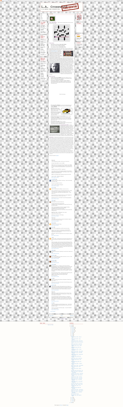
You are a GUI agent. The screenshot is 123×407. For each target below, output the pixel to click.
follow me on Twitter (50, 324)
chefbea (53, 250)
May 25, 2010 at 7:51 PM (55, 309)
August (72, 332)
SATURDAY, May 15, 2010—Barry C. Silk (77, 370)
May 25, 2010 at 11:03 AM (55, 258)
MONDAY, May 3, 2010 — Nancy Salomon (77, 390)
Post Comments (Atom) (63, 318)
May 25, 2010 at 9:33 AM (55, 248)
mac (52, 278)
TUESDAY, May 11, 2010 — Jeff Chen (76, 376)
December (72, 327)
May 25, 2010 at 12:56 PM (55, 283)
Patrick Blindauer (42, 49)
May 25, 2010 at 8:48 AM (55, 225)
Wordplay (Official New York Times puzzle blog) (43, 44)
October (72, 329)
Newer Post (51, 315)
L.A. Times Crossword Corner (43, 54)
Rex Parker (53, 255)
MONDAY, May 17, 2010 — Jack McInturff (77, 365)
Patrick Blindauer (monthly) (42, 74)
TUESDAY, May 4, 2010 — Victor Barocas (77, 389)
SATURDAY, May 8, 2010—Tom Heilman (77, 383)
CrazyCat (53, 264)
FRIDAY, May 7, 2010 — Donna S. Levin (76, 384)
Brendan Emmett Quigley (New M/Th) (43, 66)
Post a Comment (53, 311)
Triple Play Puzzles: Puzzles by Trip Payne (43, 78)
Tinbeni (53, 200)
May (72, 335)
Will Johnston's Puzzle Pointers (43, 61)
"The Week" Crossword (42, 76)
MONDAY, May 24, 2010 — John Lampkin (77, 351)
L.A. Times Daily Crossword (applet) (43, 29)
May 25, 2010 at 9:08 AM (55, 235)
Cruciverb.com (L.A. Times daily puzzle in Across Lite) (43, 26)
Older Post (72, 315)
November (72, 328)
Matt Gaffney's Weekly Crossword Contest (43, 71)
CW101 (41, 17)
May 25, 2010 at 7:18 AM (55, 177)
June (72, 334)
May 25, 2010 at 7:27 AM (55, 198)
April (72, 397)
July (72, 333)
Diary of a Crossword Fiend (43, 39)
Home (62, 315)
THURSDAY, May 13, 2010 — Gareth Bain (77, 373)
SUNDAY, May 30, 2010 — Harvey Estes (77, 340)
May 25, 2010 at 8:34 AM (55, 221)
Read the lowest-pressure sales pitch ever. (79, 39)
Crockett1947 (53, 179)
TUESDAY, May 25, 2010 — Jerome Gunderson (59, 15)
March (72, 398)
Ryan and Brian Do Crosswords (43, 52)
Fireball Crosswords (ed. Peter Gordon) (43, 69)
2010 (71, 326)
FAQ (41, 16)
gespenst (53, 187)
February (72, 399)
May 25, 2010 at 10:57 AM (55, 253)
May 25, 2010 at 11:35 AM (55, 276)
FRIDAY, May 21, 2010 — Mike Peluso (76, 358)
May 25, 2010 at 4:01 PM (55, 301)
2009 (71, 402)
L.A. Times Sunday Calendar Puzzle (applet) (43, 32)
